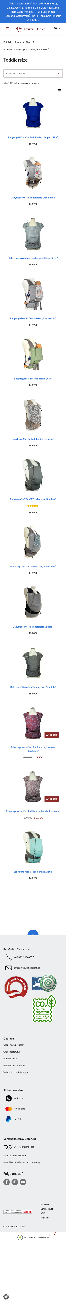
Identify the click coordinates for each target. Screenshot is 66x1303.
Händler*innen (10, 1058)
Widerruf (44, 1217)
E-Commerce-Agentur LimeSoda (37, 1237)
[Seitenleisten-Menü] (60, 91)
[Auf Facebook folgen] (6, 1182)
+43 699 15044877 (24, 957)
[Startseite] (30, 29)
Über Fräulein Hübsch (13, 1044)
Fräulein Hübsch (12, 42)
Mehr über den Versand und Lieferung (21, 1162)
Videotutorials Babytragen (16, 1072)
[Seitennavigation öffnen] (7, 29)
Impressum (45, 1204)
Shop (28, 42)
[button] (6, 1297)
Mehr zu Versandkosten (14, 1155)
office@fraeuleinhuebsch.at (27, 967)
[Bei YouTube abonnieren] (23, 1182)
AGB (42, 1213)
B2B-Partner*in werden (14, 1065)
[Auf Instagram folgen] (15, 1182)
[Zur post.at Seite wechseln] (47, 1007)
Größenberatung (11, 1051)
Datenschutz (46, 1208)
